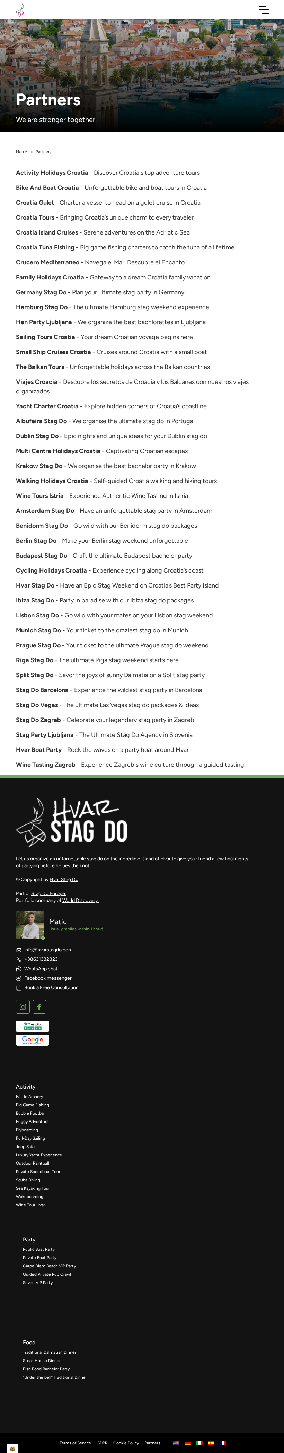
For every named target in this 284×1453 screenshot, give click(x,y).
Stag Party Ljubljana (45, 735)
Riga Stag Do (34, 660)
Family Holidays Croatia (50, 277)
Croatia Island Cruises (47, 232)
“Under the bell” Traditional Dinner (55, 1377)
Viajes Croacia (36, 382)
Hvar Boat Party (39, 750)
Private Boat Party (39, 1257)
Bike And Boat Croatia (47, 187)
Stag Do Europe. (48, 893)
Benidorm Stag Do (42, 526)
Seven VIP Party (38, 1282)
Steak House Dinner (42, 1360)
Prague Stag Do (38, 645)
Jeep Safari (26, 1146)
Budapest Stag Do (41, 555)
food (29, 1342)
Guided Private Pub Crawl (47, 1274)
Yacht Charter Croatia (47, 406)
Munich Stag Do (38, 630)
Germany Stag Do (41, 292)
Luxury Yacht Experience (39, 1154)
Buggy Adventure (32, 1121)
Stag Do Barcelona (42, 690)
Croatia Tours (35, 217)
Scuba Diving (28, 1179)
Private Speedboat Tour (38, 1171)
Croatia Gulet (35, 202)
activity (25, 1086)
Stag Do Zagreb (38, 720)
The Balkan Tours (40, 367)
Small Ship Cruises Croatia (53, 352)
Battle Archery (29, 1096)
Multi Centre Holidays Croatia (58, 451)
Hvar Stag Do (35, 585)
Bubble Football (31, 1113)
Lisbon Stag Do (37, 615)
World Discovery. (80, 900)
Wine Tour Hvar (30, 1204)
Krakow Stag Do (39, 466)
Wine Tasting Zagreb (46, 765)
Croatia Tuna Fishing (45, 247)
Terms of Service (75, 1442)
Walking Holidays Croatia (52, 481)
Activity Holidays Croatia (52, 173)
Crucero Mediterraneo (47, 262)
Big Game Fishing (32, 1104)
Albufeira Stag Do (41, 421)
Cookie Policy (126, 1442)
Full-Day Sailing (30, 1138)
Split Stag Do (34, 675)
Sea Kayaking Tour (33, 1188)
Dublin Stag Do (37, 436)
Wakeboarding (29, 1196)
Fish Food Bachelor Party (46, 1368)
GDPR (102, 1442)
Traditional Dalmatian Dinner (49, 1352)
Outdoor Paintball (32, 1163)
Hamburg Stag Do (42, 307)
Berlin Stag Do (36, 540)
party (29, 1239)
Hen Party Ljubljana (44, 322)
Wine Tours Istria (40, 496)
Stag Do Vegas (37, 705)
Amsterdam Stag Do (45, 511)
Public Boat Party (39, 1249)
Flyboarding (27, 1129)
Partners (152, 1442)
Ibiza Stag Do (35, 600)
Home (22, 151)
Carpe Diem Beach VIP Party (49, 1266)
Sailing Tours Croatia (45, 337)
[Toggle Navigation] (264, 10)
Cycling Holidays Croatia (51, 570)
